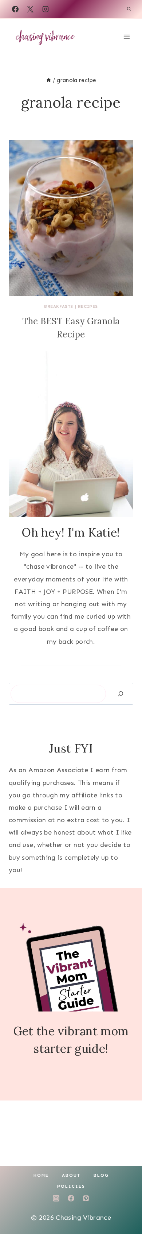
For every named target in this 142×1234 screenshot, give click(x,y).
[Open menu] (126, 36)
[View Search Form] (129, 9)
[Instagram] (45, 9)
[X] (30, 9)
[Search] (120, 694)
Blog (101, 1175)
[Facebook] (15, 9)
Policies (71, 1186)
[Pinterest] (85, 1198)
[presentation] (71, 218)
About (71, 1175)
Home (41, 1175)
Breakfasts (58, 306)
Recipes (88, 306)
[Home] (48, 80)
